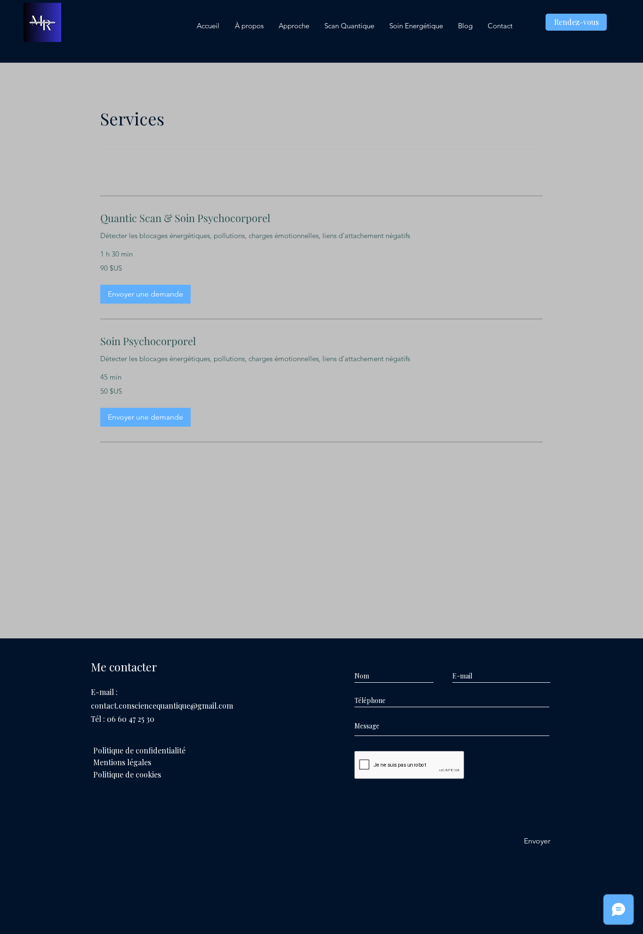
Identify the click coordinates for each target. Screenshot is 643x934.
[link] (321, 218)
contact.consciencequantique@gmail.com (162, 706)
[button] (145, 294)
